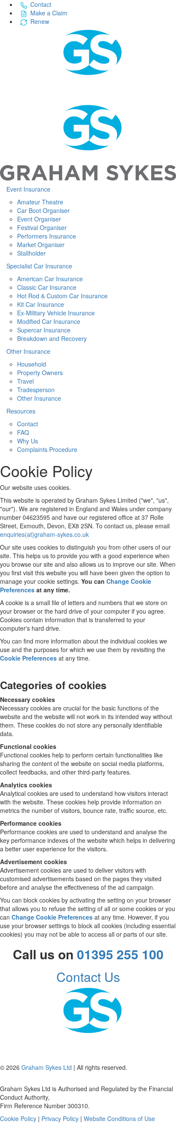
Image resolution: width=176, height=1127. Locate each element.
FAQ (23, 432)
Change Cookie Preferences (52, 917)
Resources (20, 411)
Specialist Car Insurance (39, 266)
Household (31, 364)
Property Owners (40, 372)
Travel (25, 381)
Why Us (27, 441)
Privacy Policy (60, 1118)
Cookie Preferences (28, 658)
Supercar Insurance (43, 330)
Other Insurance (28, 351)
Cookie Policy (18, 1118)
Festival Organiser (42, 227)
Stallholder (31, 253)
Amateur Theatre (40, 202)
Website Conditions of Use (119, 1118)
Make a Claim (48, 13)
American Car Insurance (50, 278)
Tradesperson (36, 389)
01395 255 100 (120, 954)
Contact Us (88, 976)
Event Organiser (39, 219)
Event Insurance (28, 189)
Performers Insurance (46, 236)
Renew (39, 21)
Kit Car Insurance (40, 304)
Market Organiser (41, 244)
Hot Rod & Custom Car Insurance (62, 295)
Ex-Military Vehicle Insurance (56, 313)
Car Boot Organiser (43, 210)
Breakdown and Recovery (52, 338)
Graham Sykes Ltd (46, 1067)
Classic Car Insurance (46, 287)
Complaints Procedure (47, 449)
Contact (40, 4)
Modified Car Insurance (48, 321)
